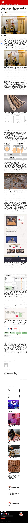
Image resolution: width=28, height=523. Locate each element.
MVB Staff (4, 14)
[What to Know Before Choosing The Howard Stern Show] (14, 497)
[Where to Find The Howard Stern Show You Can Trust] (14, 435)
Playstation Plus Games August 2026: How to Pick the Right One (13, 426)
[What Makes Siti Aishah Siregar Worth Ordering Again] (14, 481)
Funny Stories (14, 389)
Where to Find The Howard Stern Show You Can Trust (13, 442)
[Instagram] (4, 514)
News (13, 391)
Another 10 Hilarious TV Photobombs (8, 376)
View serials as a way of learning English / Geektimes (10, 373)
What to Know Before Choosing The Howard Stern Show (13, 504)
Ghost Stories (13, 390)
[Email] (6, 12)
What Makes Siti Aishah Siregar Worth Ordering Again (13, 488)
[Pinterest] (6, 514)
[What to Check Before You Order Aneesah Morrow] (14, 466)
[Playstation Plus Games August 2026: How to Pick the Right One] (14, 419)
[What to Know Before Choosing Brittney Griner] (14, 451)
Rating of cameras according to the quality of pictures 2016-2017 (12, 372)
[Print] (7, 12)
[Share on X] (5, 12)
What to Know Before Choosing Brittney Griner (13, 457)
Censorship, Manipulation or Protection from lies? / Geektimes (11, 374)
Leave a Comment (24, 379)
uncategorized (13, 396)
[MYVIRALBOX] (3, 2)
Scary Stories (14, 392)
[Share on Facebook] (4, 12)
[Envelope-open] (8, 514)
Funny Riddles (13, 388)
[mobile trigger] (1, 2)
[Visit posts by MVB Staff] (2, 15)
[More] (8, 12)
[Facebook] (2, 514)
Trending (13, 395)
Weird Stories (14, 397)
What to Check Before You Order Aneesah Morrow (13, 472)
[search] (22, 1)
